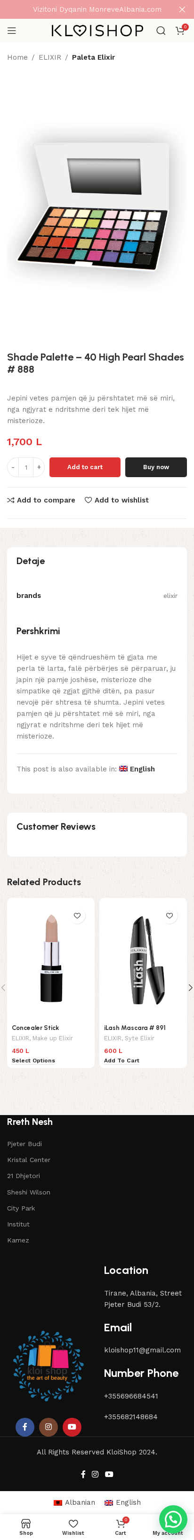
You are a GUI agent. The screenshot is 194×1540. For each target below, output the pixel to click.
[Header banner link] (83, 9)
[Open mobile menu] (11, 30)
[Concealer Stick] (51, 961)
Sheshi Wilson (28, 1192)
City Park (21, 1208)
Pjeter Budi (24, 1143)
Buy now (156, 467)
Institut (18, 1224)
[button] (173, 1519)
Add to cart (85, 467)
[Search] (161, 30)
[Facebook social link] (25, 1427)
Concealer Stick (35, 1027)
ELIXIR (50, 57)
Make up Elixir (52, 1038)
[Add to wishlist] (77, 915)
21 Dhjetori (23, 1175)
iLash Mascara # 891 (135, 1027)
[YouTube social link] (72, 1427)
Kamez (18, 1240)
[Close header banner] (182, 9)
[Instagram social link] (48, 1427)
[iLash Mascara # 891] (143, 961)
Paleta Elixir (93, 57)
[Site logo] (97, 30)
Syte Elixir (139, 1038)
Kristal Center (28, 1159)
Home (17, 57)
